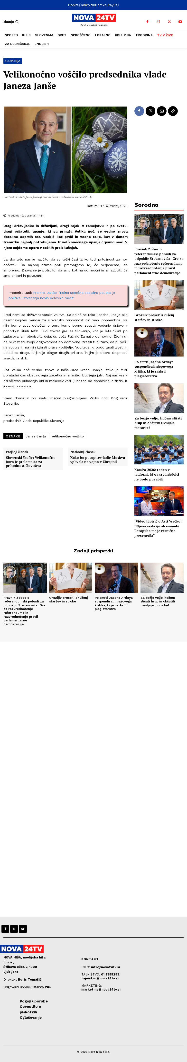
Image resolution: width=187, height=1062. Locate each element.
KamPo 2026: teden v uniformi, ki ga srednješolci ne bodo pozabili (156, 474)
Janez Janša (36, 436)
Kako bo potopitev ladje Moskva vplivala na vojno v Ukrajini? (97, 460)
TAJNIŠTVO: (91, 974)
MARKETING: (91, 985)
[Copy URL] (173, 111)
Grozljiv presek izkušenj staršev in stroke (154, 317)
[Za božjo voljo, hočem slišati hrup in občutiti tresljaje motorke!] (159, 398)
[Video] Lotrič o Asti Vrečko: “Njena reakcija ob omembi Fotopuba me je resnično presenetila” (158, 528)
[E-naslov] (162, 111)
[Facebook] (147, 21)
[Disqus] (93, 707)
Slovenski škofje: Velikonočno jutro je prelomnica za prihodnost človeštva (31, 462)
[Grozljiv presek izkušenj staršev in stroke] (159, 295)
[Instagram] (158, 21)
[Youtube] (180, 21)
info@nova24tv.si (105, 967)
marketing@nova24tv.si (101, 989)
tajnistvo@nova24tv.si (100, 978)
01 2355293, (110, 974)
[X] (169, 21)
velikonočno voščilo (67, 436)
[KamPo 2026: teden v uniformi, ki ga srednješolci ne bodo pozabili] (159, 449)
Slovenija (12, 61)
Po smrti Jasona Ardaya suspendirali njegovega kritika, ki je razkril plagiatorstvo (153, 368)
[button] (11, 21)
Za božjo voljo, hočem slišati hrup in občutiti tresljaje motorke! (158, 423)
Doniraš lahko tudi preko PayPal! (93, 5)
